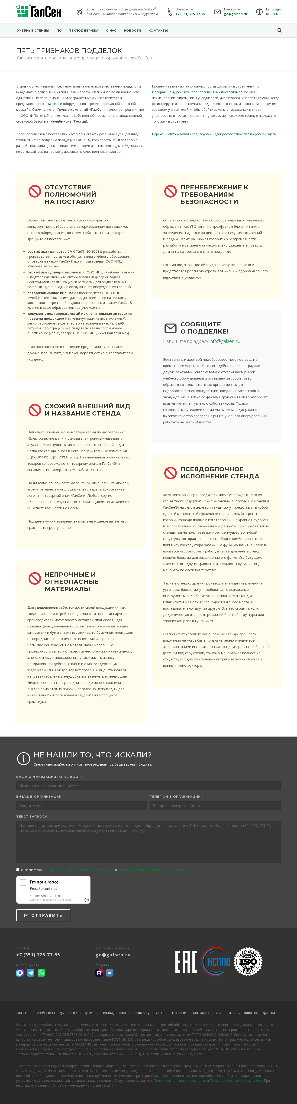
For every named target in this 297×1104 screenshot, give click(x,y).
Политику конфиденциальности (79, 869)
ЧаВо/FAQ (140, 1012)
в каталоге (53, 103)
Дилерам (223, 1012)
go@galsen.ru (235, 14)
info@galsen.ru (224, 341)
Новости (179, 1012)
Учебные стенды (50, 1012)
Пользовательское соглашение (153, 869)
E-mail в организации (40, 796)
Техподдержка (113, 1012)
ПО (74, 1012)
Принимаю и (104, 869)
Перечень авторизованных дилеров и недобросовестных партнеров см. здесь (214, 134)
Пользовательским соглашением (236, 1080)
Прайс (89, 1012)
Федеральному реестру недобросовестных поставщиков (197, 92)
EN (276, 14)
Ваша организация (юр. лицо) (49, 777)
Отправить (46, 915)
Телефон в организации (176, 796)
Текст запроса (32, 816)
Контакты (201, 1012)
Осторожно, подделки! (257, 1012)
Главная (22, 1012)
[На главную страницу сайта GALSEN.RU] (38, 11)
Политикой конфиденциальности (180, 1080)
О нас (160, 1012)
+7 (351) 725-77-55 (190, 14)
